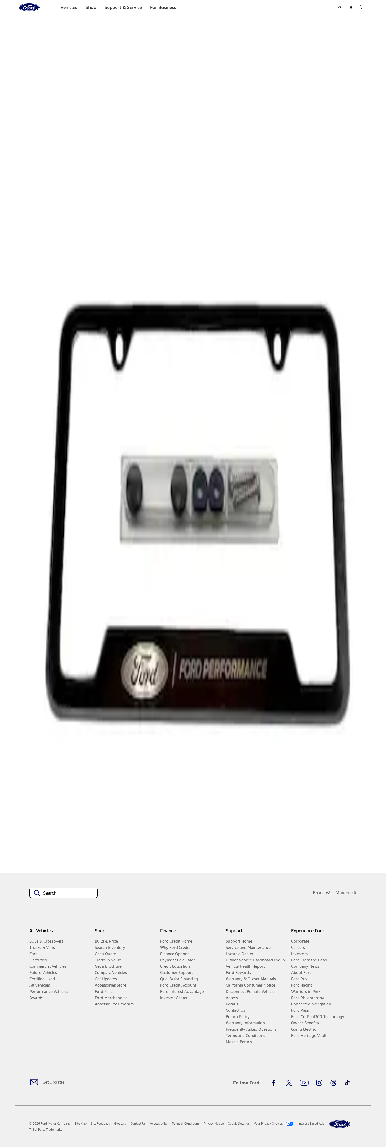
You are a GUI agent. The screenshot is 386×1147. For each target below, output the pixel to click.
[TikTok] (347, 1083)
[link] (81, 1124)
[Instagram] (319, 1083)
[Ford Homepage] (339, 1124)
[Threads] (333, 1083)
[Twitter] (289, 1083)
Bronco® (321, 893)
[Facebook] (275, 1083)
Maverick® (346, 893)
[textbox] (63, 893)
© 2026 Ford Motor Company (49, 1124)
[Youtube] (304, 1083)
